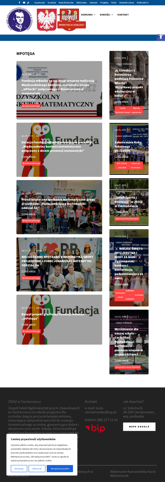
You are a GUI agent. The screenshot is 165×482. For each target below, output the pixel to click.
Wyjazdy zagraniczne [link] (136, 110)
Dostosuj (19, 468)
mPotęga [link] (36, 106)
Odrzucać (37, 468)
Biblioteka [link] (82, 3)
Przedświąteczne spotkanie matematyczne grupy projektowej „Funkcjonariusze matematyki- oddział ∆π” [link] (58, 203)
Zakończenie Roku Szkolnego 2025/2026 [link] (128, 146)
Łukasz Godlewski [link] (124, 64)
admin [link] (38, 74)
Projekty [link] (104, 3)
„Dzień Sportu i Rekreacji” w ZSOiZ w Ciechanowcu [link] (129, 201)
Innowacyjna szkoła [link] (120, 295)
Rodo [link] (113, 3)
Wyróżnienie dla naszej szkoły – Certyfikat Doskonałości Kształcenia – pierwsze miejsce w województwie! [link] (129, 341)
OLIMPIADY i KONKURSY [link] (130, 295)
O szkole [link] (52, 3)
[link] (161, 36)
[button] (19, 3)
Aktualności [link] (27, 106)
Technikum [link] (139, 295)
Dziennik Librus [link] (126, 3)
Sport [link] (136, 219)
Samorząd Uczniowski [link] (135, 165)
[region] (41, 455)
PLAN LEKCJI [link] (143, 3)
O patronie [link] (39, 3)
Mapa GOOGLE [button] (139, 426)
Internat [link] (93, 3)
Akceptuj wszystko (60, 468)
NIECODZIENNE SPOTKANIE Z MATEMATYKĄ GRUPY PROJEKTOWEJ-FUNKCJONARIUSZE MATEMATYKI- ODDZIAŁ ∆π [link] (57, 261)
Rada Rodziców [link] (66, 3)
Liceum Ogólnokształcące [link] (122, 110)
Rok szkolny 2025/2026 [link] (122, 165)
